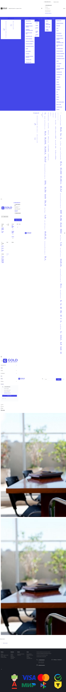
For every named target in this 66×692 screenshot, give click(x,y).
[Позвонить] (42, 378)
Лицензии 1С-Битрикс (3, 229)
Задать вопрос (18, 219)
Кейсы (13, 242)
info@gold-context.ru (48, 13)
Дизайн (13, 236)
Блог (7, 242)
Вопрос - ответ (3, 262)
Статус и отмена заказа (3, 259)
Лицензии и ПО (3, 225)
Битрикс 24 (3, 232)
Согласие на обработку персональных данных (44, 653)
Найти (59, 379)
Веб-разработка (13, 226)
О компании (3, 243)
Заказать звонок (17, 213)
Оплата (3, 256)
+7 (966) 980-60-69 (48, 5)
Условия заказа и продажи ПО (41, 656)
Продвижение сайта (13, 232)
